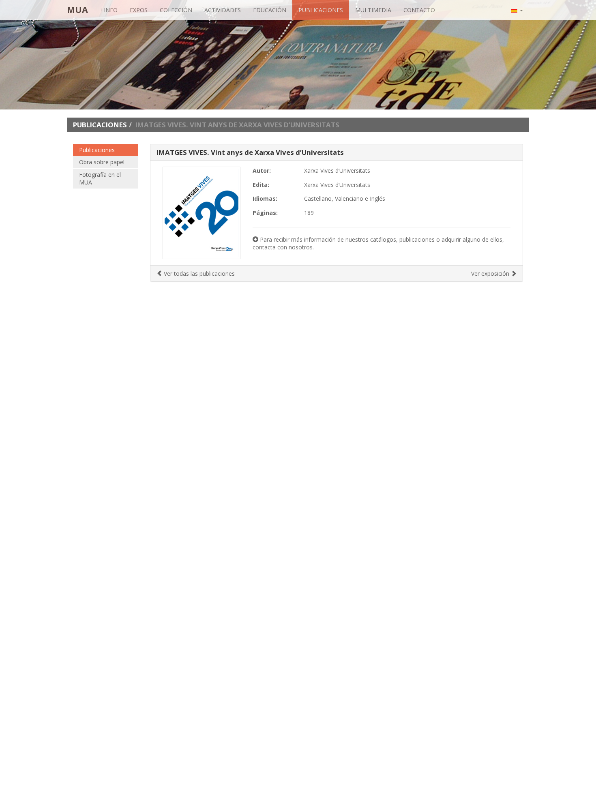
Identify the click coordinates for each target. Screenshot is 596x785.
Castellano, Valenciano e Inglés (344, 198)
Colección (176, 10)
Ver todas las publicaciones (198, 273)
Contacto (419, 10)
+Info (109, 10)
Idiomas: (265, 198)
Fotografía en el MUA (100, 179)
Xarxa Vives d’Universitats (337, 170)
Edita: (261, 185)
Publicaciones (320, 10)
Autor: (262, 170)
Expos (139, 10)
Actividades (222, 10)
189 (309, 213)
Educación (269, 10)
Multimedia (373, 10)
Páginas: (265, 213)
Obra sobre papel (101, 162)
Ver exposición (491, 273)
